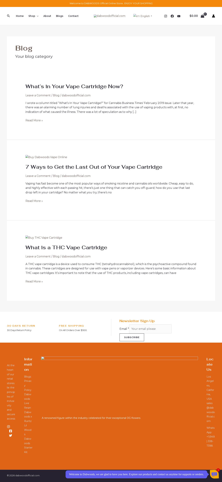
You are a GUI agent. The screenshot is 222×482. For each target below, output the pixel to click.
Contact (73, 16)
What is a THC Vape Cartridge (66, 247)
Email (124, 328)
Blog (56, 95)
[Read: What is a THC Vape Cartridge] (43, 237)
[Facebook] (172, 16)
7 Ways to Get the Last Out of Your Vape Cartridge (93, 167)
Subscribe (131, 337)
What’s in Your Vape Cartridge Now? (74, 86)
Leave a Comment (38, 95)
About (47, 16)
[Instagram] (165, 16)
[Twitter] (10, 435)
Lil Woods (27, 430)
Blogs (59, 16)
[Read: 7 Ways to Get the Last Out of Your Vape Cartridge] (46, 157)
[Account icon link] (213, 16)
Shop (31, 16)
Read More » (34, 120)
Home (20, 16)
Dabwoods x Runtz (28, 417)
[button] (8, 16)
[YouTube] (178, 16)
